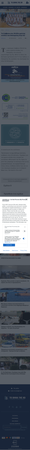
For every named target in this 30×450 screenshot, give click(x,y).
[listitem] (15, 227)
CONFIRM (9, 245)
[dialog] (15, 225)
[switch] (24, 231)
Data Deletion (6, 250)
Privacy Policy (23, 250)
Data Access (15, 250)
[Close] (27, 199)
